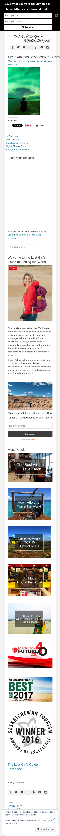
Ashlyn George (35, 61)
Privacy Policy (15, 805)
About (11, 802)
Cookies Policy (15, 809)
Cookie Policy (11, 823)
